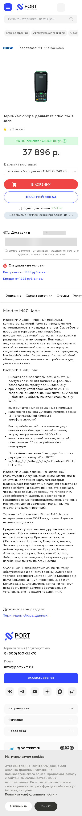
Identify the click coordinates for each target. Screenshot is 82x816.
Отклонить (18, 806)
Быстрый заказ (41, 197)
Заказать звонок (41, 678)
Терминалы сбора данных (25, 615)
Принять (46, 806)
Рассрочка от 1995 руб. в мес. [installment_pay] (25, 272)
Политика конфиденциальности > (31, 794)
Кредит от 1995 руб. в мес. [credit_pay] (23, 278)
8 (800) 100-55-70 (20, 653)
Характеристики (39, 295)
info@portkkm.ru (18, 667)
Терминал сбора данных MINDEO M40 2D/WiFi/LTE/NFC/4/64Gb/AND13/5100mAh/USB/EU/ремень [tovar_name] (42, 171)
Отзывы (63, 295)
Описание (13, 295)
